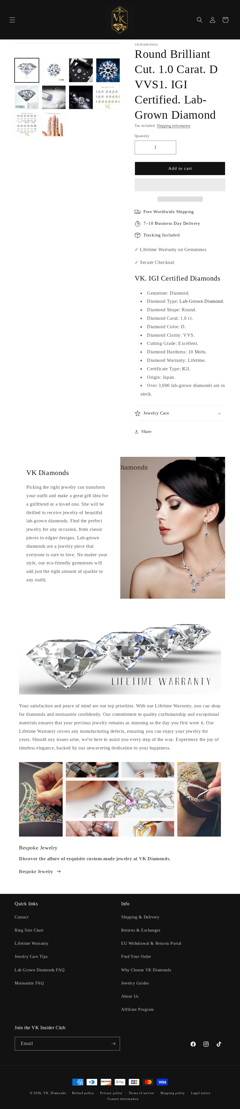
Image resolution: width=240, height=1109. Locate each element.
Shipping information (174, 126)
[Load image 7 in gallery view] (81, 97)
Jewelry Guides (135, 983)
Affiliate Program (137, 1009)
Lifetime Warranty (31, 943)
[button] (180, 185)
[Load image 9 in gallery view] (27, 124)
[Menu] (12, 19)
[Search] (199, 19)
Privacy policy (111, 1093)
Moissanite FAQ (29, 983)
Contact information (122, 1099)
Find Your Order (136, 956)
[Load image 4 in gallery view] (108, 70)
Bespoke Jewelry (36, 871)
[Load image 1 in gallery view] (27, 70)
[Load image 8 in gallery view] (108, 97)
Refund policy (83, 1093)
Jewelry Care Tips (31, 956)
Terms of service (141, 1093)
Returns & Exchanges (140, 930)
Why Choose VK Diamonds (146, 970)
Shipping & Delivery (140, 917)
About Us (129, 996)
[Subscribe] (113, 1044)
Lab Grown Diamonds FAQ (39, 970)
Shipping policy (172, 1093)
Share (146, 431)
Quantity (142, 136)
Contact (21, 917)
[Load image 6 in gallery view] (54, 97)
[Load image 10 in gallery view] (54, 124)
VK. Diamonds (54, 1093)
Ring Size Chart (29, 930)
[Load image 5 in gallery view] (27, 97)
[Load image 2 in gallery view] (54, 70)
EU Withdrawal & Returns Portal (151, 943)
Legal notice (200, 1093)
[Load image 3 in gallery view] (81, 70)
